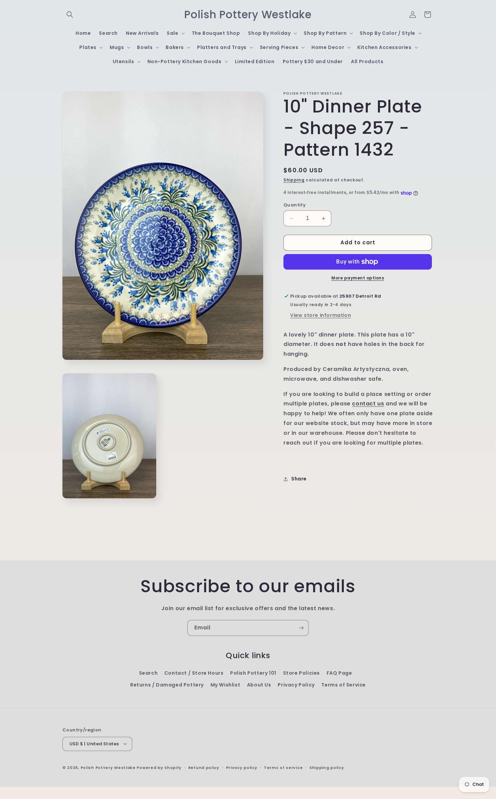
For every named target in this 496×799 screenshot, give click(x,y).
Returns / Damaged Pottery (167, 684)
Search (148, 673)
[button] (69, 14)
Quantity (294, 205)
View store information (320, 315)
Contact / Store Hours (194, 673)
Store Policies (301, 673)
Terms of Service (343, 684)
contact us (368, 404)
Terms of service (283, 767)
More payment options (357, 278)
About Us (259, 684)
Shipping (294, 180)
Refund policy (203, 767)
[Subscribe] (301, 628)
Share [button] (299, 478)
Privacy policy (241, 767)
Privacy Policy (296, 684)
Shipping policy (326, 767)
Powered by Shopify (159, 767)
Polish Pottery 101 (253, 673)
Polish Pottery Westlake (108, 767)
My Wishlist (226, 684)
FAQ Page (339, 673)
